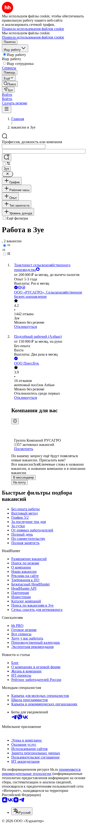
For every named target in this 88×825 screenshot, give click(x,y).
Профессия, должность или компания (32, 142)
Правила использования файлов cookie (33, 37)
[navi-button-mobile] (6, 109)
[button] (7, 95)
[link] (10, 84)
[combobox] (23, 146)
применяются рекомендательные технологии (41, 771)
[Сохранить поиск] (6, 157)
